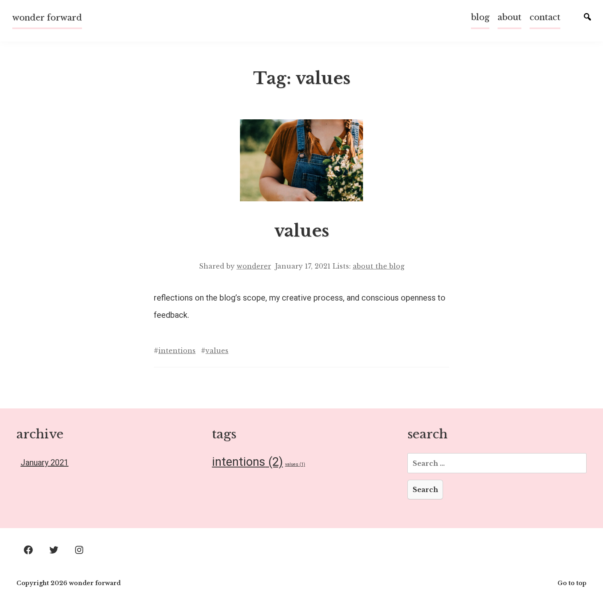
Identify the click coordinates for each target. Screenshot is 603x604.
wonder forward (47, 18)
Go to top (572, 583)
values (301, 231)
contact (545, 17)
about (509, 17)
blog (480, 17)
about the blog (378, 266)
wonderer (254, 266)
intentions (177, 350)
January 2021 (45, 462)
